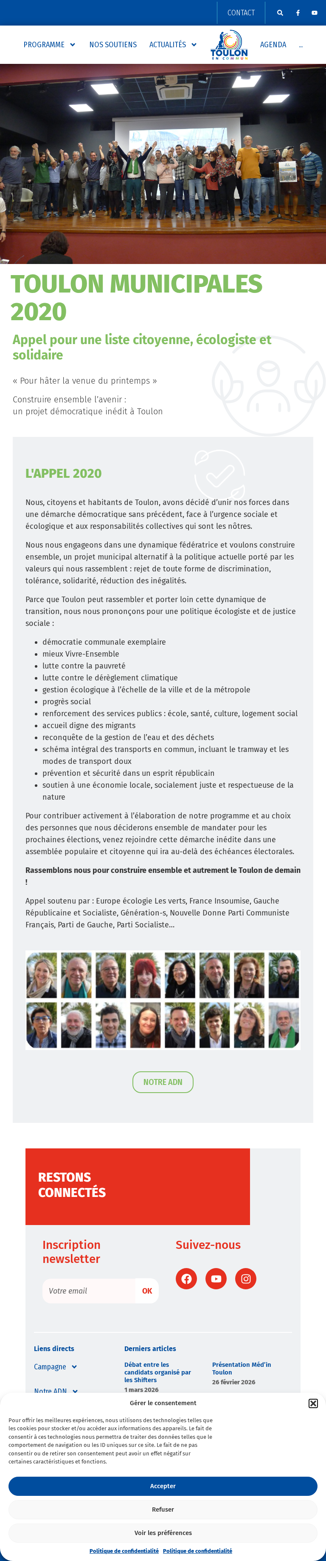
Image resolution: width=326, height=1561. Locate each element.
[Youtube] (315, 13)
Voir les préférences (163, 1533)
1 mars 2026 (141, 1390)
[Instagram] (245, 1278)
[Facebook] (186, 1278)
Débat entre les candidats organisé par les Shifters (157, 1372)
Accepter (163, 1486)
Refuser (163, 1509)
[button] (313, 1403)
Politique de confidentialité (124, 1551)
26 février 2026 (234, 1382)
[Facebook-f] (298, 13)
